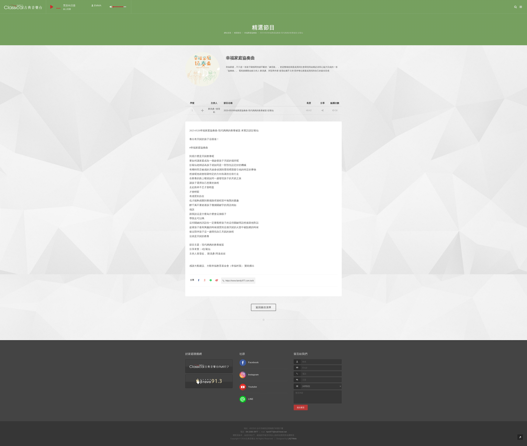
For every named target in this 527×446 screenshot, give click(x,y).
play (51, 7)
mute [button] (111, 7)
